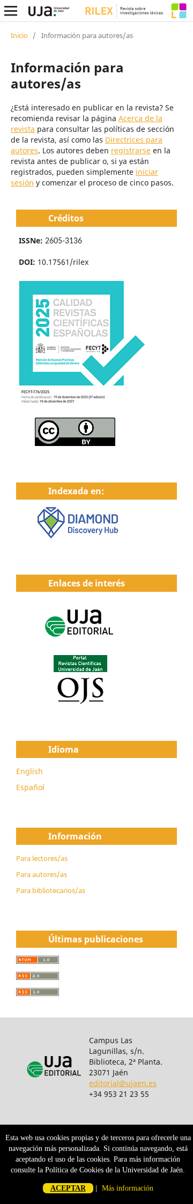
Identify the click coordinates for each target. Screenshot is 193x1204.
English (29, 771)
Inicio (19, 35)
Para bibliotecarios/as (50, 890)
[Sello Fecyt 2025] (80, 403)
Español (30, 787)
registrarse (131, 150)
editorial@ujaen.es (123, 1083)
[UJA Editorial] (80, 642)
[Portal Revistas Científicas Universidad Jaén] (80, 701)
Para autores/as (41, 874)
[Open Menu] (10, 10)
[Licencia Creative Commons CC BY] (75, 443)
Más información (127, 1188)
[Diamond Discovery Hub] (78, 535)
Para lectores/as (42, 858)
